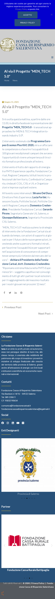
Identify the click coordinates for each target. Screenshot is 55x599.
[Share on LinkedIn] (15, 292)
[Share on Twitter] (10, 292)
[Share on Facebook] (4, 292)
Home (6, 80)
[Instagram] (7, 423)
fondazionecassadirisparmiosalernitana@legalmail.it (25, 409)
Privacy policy (27, 23)
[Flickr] (23, 423)
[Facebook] (2, 423)
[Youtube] (18, 423)
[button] (52, 57)
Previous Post (13, 307)
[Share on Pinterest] (21, 292)
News (15, 80)
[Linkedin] (13, 423)
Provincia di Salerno (28, 493)
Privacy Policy (38, 583)
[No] (51, 14)
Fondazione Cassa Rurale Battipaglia (28, 570)
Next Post (44, 313)
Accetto (27, 15)
